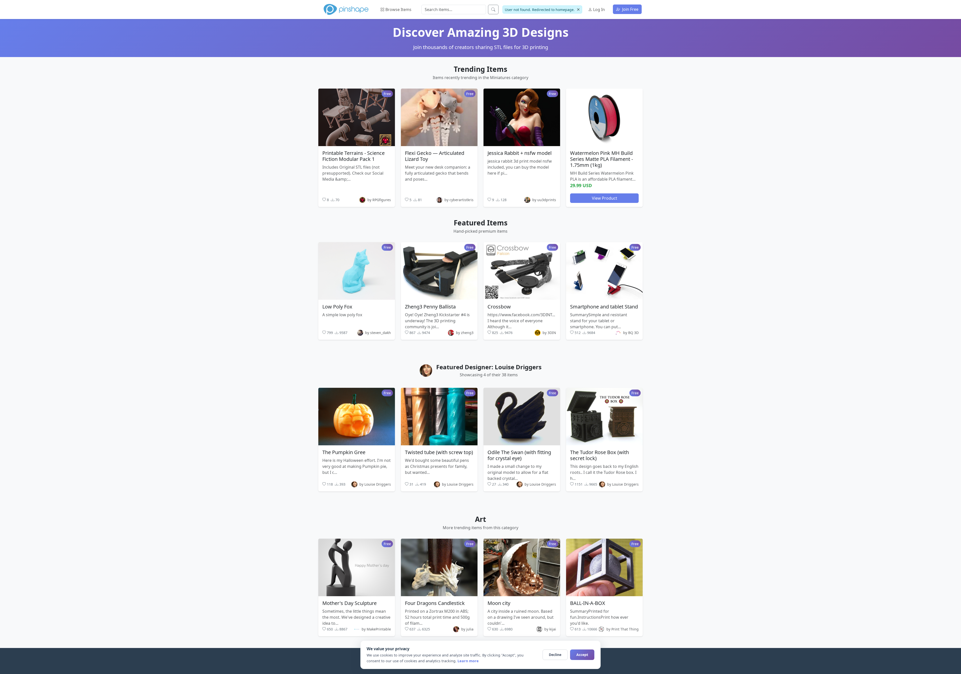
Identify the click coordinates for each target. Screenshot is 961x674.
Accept (582, 654)
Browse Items (397, 9)
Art (480, 519)
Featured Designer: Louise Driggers (489, 367)
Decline (555, 654)
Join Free (629, 9)
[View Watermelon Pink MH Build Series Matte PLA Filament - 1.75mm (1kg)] (604, 117)
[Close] (578, 9)
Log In (598, 9)
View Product (604, 198)
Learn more (468, 660)
